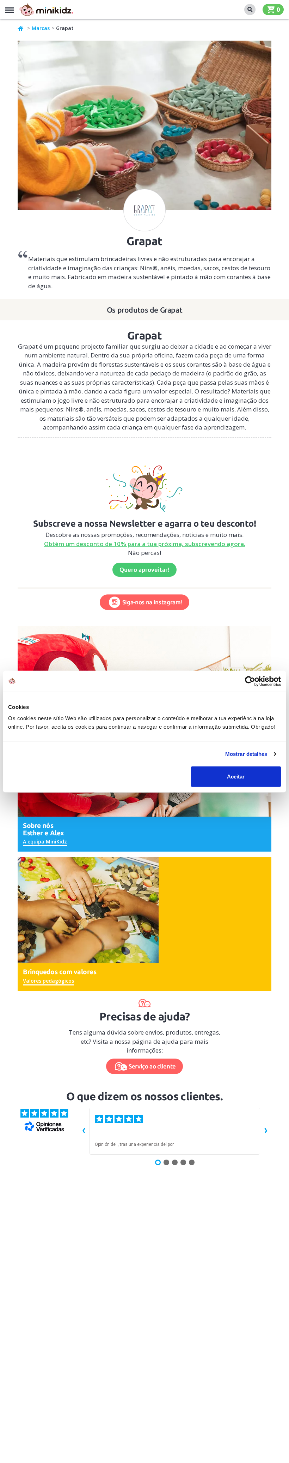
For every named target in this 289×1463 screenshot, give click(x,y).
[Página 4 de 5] (183, 1162)
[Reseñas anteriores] (83, 1131)
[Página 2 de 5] (166, 1162)
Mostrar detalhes (246, 754)
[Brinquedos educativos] (46, 9)
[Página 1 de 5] (158, 1162)
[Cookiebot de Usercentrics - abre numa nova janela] (250, 681)
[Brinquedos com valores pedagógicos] (88, 909)
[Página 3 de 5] (175, 1162)
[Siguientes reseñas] (266, 1131)
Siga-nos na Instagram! (152, 602)
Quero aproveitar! (144, 569)
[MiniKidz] (21, 28)
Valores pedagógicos (48, 980)
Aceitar (236, 776)
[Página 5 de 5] (192, 1162)
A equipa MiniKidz (45, 841)
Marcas (41, 28)
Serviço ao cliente (152, 1066)
